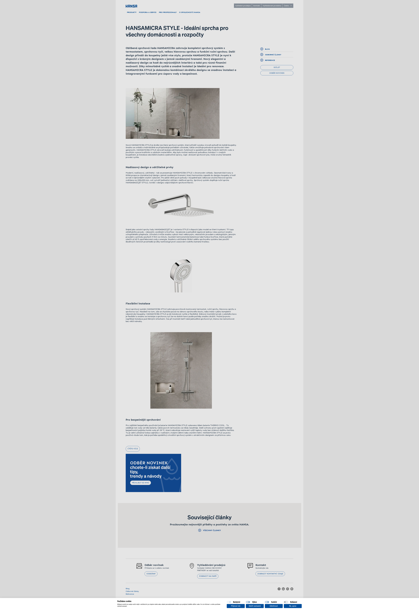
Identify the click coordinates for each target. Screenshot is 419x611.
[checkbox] (229, 602)
